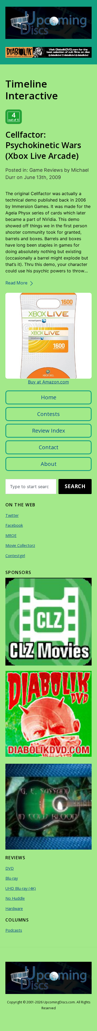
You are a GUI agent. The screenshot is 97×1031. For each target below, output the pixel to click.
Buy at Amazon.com (48, 382)
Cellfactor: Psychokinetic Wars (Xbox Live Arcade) (43, 145)
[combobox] (30, 486)
